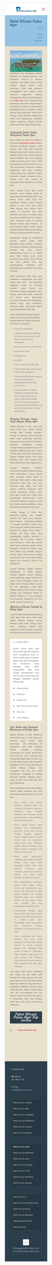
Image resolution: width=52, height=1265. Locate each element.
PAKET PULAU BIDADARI (23, 1153)
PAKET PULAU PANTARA (23, 1177)
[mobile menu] (43, 9)
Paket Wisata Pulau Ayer (38, 37)
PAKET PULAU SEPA (21, 1159)
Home (39, 28)
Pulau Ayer (18, 100)
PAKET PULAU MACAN (22, 1183)
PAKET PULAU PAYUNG (22, 1133)
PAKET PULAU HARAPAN (23, 1115)
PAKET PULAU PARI (21, 1109)
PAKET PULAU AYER (21, 1147)
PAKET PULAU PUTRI (21, 1171)
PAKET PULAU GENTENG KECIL (26, 1203)
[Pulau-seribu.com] (26, 9)
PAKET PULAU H (19, 1197)
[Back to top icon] (26, 1242)
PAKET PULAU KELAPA (22, 1127)
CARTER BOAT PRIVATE (22, 1221)
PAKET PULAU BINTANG (23, 1215)
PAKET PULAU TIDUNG (22, 1103)
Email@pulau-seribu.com (21, 1090)
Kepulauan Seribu (27, 143)
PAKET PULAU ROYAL (22, 1209)
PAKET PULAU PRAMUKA (23, 1121)
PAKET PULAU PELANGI (22, 1165)
